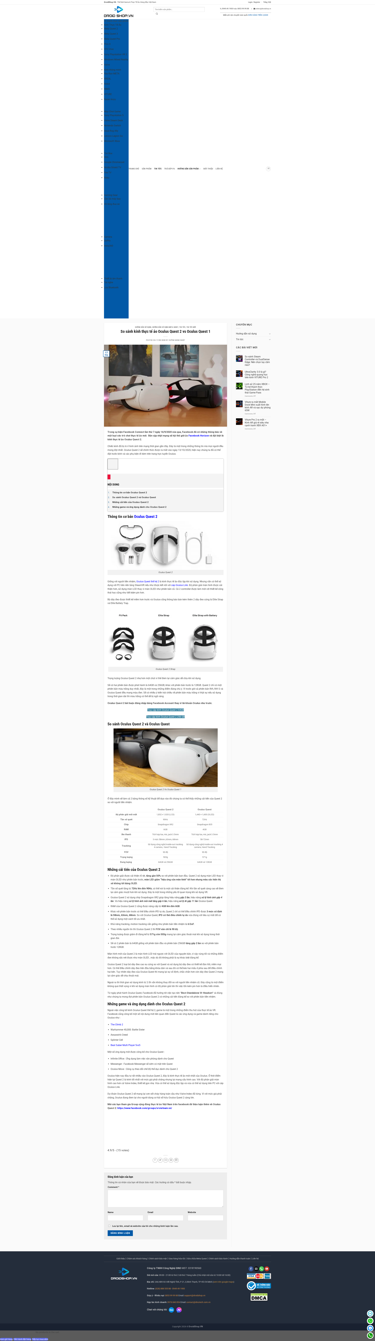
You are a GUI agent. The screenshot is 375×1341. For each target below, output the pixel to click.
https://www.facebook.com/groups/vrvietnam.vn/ (144, 1108)
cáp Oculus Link (179, 585)
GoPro (107, 240)
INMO (107, 89)
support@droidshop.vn (194, 1295)
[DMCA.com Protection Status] (259, 1296)
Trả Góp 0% (169, 168)
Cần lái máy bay (112, 198)
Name (111, 1212)
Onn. (106, 157)
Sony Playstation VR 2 (115, 54)
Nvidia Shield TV (112, 167)
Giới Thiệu (208, 168)
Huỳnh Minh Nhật (177, 340)
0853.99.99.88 (243, 9)
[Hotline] (370, 1335)
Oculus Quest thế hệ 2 (147, 581)
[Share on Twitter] (160, 1160)
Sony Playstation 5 (113, 115)
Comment (113, 1187)
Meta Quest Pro (112, 38)
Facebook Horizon (199, 435)
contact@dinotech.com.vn (198, 1302)
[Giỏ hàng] (268, 168)
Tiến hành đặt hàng (22, 1339)
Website (192, 1212)
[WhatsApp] (370, 1321)
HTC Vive (109, 49)
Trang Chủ (134, 168)
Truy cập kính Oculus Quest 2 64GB (165, 709)
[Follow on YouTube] (266, 1268)
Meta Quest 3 (111, 33)
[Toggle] (270, 333)
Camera (108, 236)
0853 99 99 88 (171, 1295)
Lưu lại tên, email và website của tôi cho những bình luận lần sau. (145, 1226)
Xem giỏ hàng (6, 1339)
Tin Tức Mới (191, 327)
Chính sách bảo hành (218, 1258)
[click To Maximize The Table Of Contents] (113, 464)
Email (150, 1212)
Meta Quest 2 (111, 28)
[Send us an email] (256, 1268)
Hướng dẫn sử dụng (143, 327)
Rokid (107, 83)
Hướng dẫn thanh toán (240, 1258)
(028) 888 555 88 (163, 1288)
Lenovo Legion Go (113, 136)
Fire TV (107, 172)
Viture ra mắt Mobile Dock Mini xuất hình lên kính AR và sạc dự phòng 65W (258, 406)
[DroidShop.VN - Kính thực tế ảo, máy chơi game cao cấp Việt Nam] (118, 12)
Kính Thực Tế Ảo (112, 24)
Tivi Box (108, 153)
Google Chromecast (114, 162)
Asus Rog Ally (111, 130)
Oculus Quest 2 (145, 516)
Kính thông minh (112, 69)
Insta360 (108, 245)
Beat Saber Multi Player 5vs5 (125, 1045)
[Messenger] (370, 1328)
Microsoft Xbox (112, 141)
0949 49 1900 (178, 1288)
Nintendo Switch (112, 125)
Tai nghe (108, 282)
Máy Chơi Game (112, 111)
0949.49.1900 (227, 9)
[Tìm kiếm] (157, 14)
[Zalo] (370, 1313)
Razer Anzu (110, 99)
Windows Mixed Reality (116, 59)
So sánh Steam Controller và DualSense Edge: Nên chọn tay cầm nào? (257, 360)
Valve (107, 64)
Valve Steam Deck (113, 120)
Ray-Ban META (111, 73)
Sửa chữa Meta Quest (197, 1258)
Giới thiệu (120, 1258)
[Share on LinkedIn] (176, 1160)
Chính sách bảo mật (158, 1258)
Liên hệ (219, 168)
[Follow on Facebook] (251, 1268)
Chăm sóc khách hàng (137, 1258)
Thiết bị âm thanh (113, 278)
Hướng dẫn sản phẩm (188, 168)
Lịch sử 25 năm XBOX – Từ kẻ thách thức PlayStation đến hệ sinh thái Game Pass (257, 388)
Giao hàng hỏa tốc (177, 1258)
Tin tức (158, 168)
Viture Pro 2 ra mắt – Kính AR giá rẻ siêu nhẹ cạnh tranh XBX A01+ (257, 422)
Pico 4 (107, 44)
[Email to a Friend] (165, 1160)
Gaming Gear (111, 195)
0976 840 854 (173, 1302)
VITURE (108, 94)
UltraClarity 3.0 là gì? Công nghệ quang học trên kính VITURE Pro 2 (256, 374)
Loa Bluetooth (111, 287)
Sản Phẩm (146, 168)
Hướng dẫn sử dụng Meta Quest (165, 327)
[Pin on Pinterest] (170, 1160)
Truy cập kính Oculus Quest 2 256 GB (165, 716)
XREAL (107, 78)
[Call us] (261, 1268)
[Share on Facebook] (155, 1160)
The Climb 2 (117, 1024)
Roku (106, 177)
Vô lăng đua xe (112, 204)
